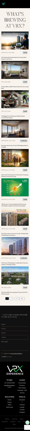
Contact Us (14, 419)
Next (22, 298)
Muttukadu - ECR (22, 390)
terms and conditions (16, 353)
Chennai (22, 392)
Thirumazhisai (22, 388)
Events (9, 399)
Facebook (22, 399)
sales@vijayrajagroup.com (9, 386)
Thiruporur (22, 385)
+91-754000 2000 (9, 383)
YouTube (22, 409)
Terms (19, 421)
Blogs (14, 424)
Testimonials (9, 407)
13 (16, 298)
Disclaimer (12, 421)
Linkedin (22, 407)
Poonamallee (22, 383)
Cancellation (5, 421)
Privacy (25, 421)
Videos (9, 404)
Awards (10, 402)
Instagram (22, 412)
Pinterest (22, 404)
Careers (21, 419)
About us (7, 419)
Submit (4, 356)
